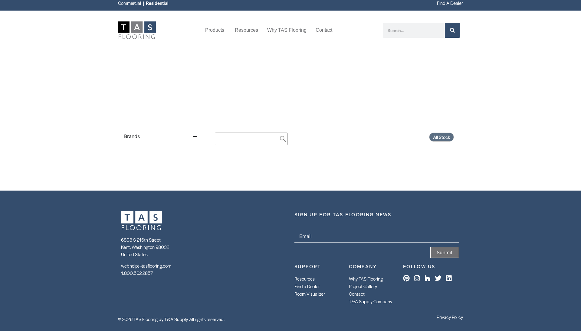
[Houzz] (427, 278)
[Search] (452, 30)
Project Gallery (363, 286)
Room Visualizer (309, 294)
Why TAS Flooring (366, 278)
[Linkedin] (448, 278)
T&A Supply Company (370, 301)
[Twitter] (438, 278)
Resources (304, 278)
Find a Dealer (307, 286)
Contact (357, 294)
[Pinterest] (406, 278)
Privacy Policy (450, 317)
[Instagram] (417, 278)
